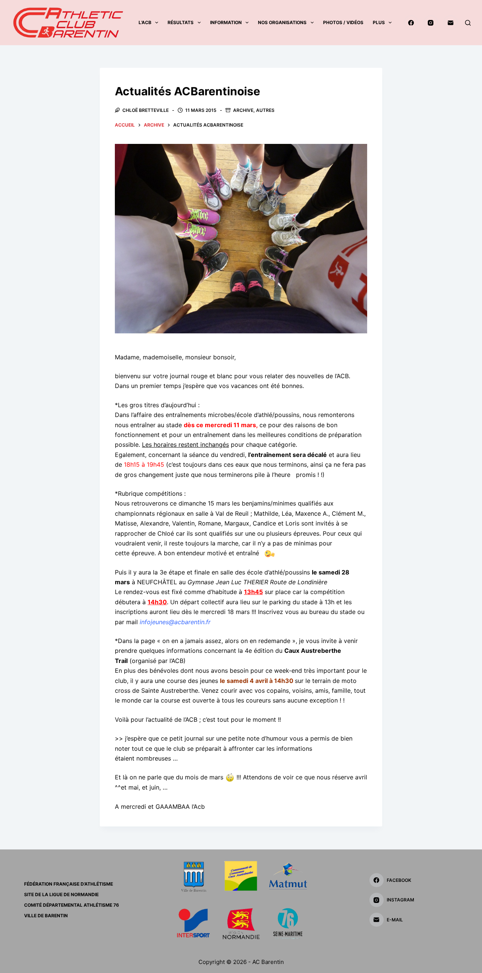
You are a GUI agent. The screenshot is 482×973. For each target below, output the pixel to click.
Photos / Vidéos (343, 22)
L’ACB (145, 22)
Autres (265, 110)
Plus (379, 22)
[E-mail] (451, 22)
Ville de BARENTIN (46, 915)
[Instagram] (431, 22)
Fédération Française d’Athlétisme (68, 884)
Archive (243, 110)
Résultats (181, 22)
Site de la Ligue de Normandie (61, 894)
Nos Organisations (282, 22)
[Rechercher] (468, 23)
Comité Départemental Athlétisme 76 (71, 905)
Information (226, 22)
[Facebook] (411, 22)
